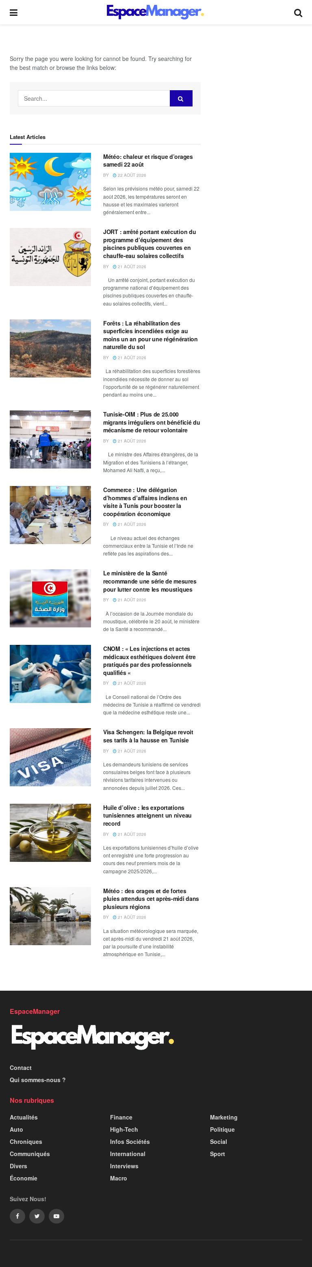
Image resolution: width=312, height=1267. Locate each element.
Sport (217, 1154)
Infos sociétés (130, 1141)
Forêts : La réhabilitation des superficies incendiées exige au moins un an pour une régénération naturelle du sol (150, 335)
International (127, 1154)
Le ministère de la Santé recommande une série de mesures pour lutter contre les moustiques (149, 581)
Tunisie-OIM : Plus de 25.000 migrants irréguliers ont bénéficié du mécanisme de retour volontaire (151, 422)
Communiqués (30, 1154)
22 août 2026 (131, 175)
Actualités (24, 1117)
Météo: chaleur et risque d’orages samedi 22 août (148, 160)
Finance (121, 1117)
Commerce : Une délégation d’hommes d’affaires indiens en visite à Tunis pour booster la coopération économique (145, 502)
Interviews (124, 1166)
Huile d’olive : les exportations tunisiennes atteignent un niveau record (147, 815)
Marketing (224, 1117)
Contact (21, 1067)
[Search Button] (181, 98)
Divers (18, 1166)
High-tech (124, 1129)
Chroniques (26, 1141)
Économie (23, 1178)
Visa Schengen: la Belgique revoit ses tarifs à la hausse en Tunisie (148, 736)
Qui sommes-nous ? (38, 1080)
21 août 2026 (131, 266)
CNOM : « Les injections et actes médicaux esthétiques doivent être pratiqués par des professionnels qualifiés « (149, 660)
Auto (16, 1129)
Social (218, 1141)
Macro (118, 1178)
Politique (222, 1129)
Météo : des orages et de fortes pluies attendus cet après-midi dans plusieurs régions (151, 899)
